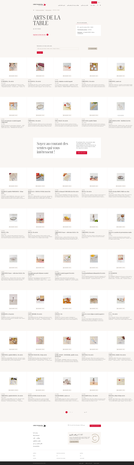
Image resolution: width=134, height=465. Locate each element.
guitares (81, 453)
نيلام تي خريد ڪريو (84, 5)
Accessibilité (36, 446)
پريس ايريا (35, 432)
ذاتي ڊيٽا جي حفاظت (88, 463)
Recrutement (36, 435)
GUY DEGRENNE (113, 273)
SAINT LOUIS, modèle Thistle (89, 121)
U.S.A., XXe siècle (113, 314)
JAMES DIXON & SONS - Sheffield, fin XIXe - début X (120, 121)
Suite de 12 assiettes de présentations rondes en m (120, 233)
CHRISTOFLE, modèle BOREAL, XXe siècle (12, 355)
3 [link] (70, 412)
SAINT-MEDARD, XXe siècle (35, 314)
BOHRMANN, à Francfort (7, 314)
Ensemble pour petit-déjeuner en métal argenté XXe (38, 274)
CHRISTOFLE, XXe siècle (88, 81)
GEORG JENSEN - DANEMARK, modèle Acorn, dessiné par (66, 355)
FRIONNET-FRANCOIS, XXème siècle (37, 355)
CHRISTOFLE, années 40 (115, 81)
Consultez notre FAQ (96, 426)
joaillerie (34, 453)
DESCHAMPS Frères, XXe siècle (90, 395)
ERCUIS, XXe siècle (87, 191)
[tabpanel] (88, 30)
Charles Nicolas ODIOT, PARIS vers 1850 (119, 191)
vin (80, 455)
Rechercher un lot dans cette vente (44, 45)
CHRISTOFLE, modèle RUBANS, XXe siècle (12, 395)
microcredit (82, 458)
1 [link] (67, 412)
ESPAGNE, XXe (58, 314)
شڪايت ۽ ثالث (36, 438)
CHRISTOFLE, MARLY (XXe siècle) (117, 355)
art (57, 455)
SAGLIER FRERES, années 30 (62, 395)
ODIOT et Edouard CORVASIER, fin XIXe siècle (67, 191)
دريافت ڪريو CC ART (74, 442)
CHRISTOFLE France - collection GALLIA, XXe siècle (66, 233)
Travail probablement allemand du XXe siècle (93, 273)
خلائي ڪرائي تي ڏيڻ (37, 443)
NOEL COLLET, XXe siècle (61, 121)
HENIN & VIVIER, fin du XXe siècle (37, 395)
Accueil (33, 10)
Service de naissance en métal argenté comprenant (11, 121)
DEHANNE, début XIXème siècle (117, 395)
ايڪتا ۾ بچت (92, 5)
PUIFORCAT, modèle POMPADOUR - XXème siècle (12, 192)
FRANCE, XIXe (5, 232)
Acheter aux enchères (40, 10)
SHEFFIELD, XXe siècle (87, 355)
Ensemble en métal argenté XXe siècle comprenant (64, 274)
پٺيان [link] (84, 412)
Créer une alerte (82, 153)
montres (34, 458)
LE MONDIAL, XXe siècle (7, 81)
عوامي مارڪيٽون (37, 440)
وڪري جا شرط (96, 463)
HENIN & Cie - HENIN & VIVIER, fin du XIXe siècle (39, 192)
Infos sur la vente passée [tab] (82, 22)
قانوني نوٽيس (81, 463)
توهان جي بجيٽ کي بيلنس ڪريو (73, 5)
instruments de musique (61, 458)
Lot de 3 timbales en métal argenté (64, 81)
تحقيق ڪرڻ (40, 52)
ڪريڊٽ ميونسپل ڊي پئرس (100, 5)
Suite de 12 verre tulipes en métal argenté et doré (93, 314)
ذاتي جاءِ (95, 2)
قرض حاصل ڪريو (61, 5)
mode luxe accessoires (61, 453)
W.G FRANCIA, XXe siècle (34, 81)
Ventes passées (48, 10)
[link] (72, 412)
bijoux (34, 455)
